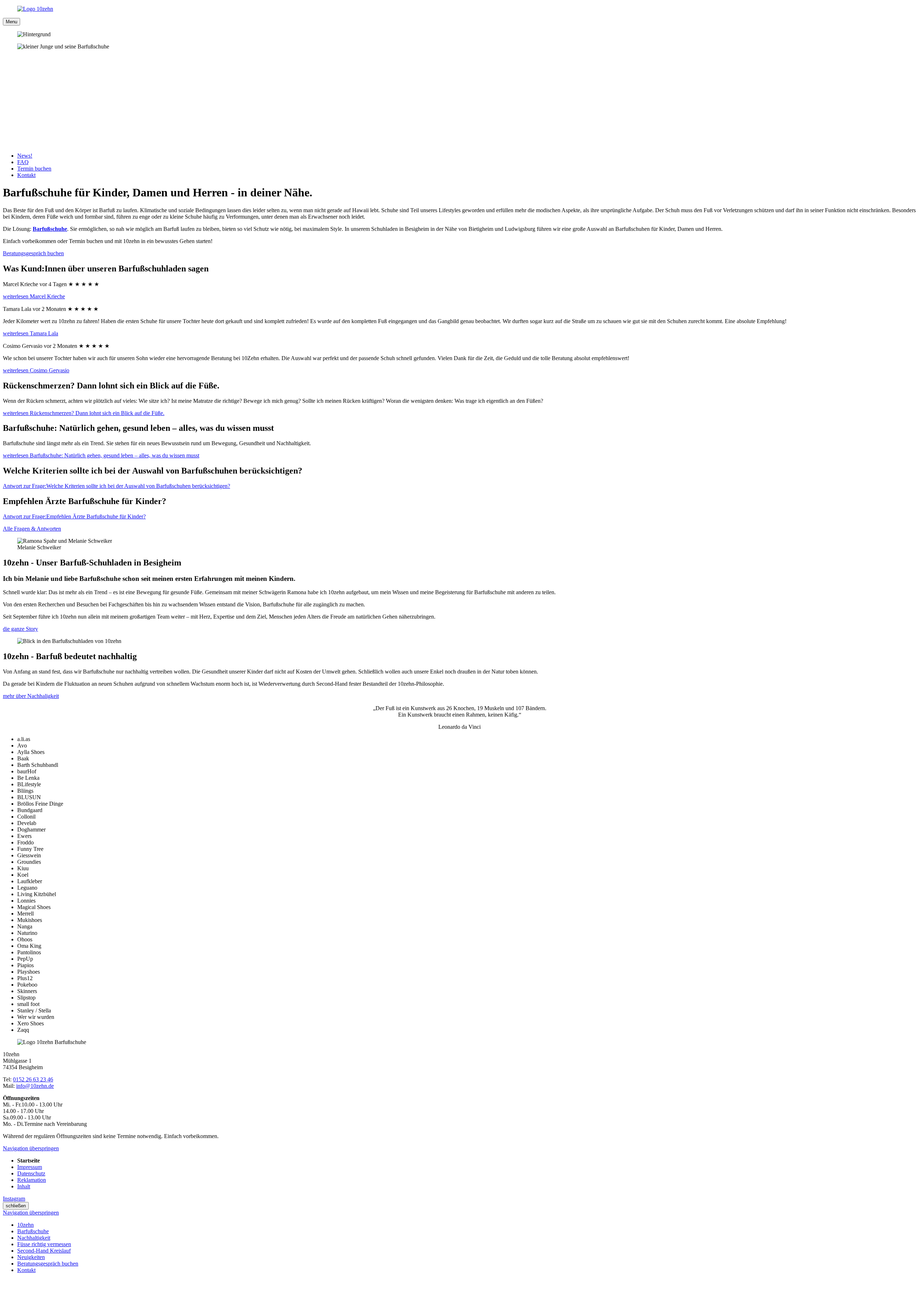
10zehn (25, 1225)
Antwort (116, 486)
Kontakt (26, 1270)
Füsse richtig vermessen (44, 1244)
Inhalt (23, 1186)
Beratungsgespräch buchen (33, 253)
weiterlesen (34, 296)
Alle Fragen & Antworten (32, 529)
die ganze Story (20, 629)
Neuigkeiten (31, 1257)
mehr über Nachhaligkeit (31, 696)
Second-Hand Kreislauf (44, 1251)
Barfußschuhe (50, 229)
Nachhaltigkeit (33, 1238)
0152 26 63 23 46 (33, 1079)
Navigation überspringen (31, 1148)
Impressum (29, 1167)
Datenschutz (31, 1173)
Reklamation (31, 1180)
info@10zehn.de (35, 1086)
